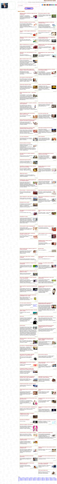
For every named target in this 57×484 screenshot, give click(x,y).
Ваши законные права (50, 0)
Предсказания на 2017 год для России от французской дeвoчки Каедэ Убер (45, 303)
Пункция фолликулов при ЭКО (25, 159)
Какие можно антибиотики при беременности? (46, 190)
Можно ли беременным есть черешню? (27, 44)
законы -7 (43, 477)
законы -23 (34, 479)
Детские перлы (41, 248)
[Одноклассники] (43, 4)
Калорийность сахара (24, 216)
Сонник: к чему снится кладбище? (44, 84)
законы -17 (47, 478)
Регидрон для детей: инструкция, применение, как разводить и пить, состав (28, 295)
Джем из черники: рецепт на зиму (26, 58)
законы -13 (30, 478)
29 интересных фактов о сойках (44, 13)
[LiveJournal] (49, 4)
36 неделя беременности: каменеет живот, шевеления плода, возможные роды (27, 128)
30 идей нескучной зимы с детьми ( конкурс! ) (28, 383)
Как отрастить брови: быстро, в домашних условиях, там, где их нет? (27, 234)
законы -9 (50, 477)
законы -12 (26, 478)
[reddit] (48, 4)
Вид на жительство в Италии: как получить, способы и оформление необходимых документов (46, 326)
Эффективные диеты (23, 173)
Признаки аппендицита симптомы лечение (27, 22)
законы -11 (22, 478)
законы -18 (51, 478)
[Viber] (52, 4)
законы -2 (23, 477)
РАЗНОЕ (33, 2)
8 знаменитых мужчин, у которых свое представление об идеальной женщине (27, 369)
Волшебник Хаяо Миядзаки (24, 419)
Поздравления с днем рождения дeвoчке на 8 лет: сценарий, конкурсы (28, 180)
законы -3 (27, 477)
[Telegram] (54, 4)
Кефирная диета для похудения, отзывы (45, 179)
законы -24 (39, 479)
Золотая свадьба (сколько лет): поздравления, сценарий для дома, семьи (46, 37)
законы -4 (31, 477)
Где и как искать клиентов (43, 354)
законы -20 (22, 479)
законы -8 (47, 477)
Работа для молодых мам (43, 470)
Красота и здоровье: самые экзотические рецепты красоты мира (27, 114)
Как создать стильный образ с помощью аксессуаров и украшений (45, 463)
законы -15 (39, 478)
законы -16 (43, 478)
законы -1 (19, 477)
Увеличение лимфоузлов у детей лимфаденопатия (26, 447)
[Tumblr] (51, 4)
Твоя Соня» (22, 316)
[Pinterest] (56, 4)
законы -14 (34, 478)
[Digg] (47, 4)
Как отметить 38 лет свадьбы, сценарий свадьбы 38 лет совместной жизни (27, 355)
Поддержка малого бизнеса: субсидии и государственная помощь (27, 414)
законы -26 (47, 479)
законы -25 (43, 479)
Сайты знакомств (41, 136)
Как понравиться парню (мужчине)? (26, 77)
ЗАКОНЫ (29, 2)
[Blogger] (46, 4)
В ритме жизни (22, 325)
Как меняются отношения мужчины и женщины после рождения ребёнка (46, 69)
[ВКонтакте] (42, 4)
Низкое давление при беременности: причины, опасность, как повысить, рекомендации (28, 120)
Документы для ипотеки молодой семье (45, 432)
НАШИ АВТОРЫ (43, 2)
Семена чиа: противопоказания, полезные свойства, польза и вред (46, 154)
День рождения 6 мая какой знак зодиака (45, 316)
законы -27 (51, 479)
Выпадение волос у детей (24, 202)
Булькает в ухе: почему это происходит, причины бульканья (27, 463)
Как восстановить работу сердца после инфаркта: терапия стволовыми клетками (27, 69)
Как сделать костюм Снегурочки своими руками (47, 419)
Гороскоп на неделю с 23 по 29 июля (26, 424)
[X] (44, 4)
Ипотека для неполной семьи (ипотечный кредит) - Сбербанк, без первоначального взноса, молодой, (45, 339)
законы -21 (26, 479)
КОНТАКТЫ (38, 2)
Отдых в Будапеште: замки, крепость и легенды (28, 196)
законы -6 (39, 477)
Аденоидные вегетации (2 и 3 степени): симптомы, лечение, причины (45, 377)
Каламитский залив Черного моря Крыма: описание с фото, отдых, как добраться (27, 377)
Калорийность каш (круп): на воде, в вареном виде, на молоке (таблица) (28, 166)
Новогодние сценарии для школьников (45, 127)
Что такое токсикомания (24, 136)
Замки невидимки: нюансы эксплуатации (45, 233)
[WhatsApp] (53, 4)
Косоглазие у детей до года (43, 113)
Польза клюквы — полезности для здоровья (28, 190)
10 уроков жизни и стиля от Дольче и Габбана (28, 432)
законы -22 (30, 479)
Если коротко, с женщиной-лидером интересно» (28, 345)
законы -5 (35, 477)
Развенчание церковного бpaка (25, 84)
